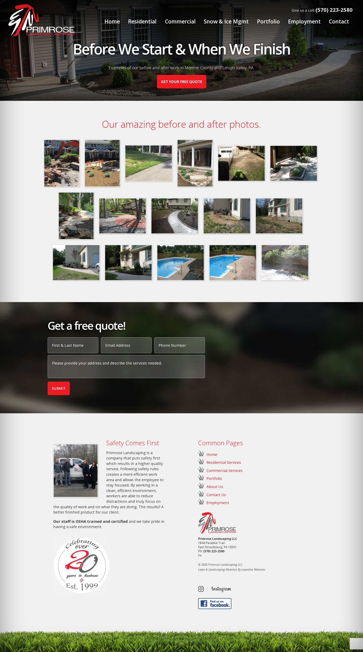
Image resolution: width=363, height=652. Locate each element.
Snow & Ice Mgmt (226, 21)
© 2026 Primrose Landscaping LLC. (220, 565)
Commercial (180, 21)
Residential (142, 21)
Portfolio (268, 21)
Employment (304, 21)
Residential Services (223, 462)
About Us (214, 486)
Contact (339, 21)
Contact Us (216, 494)
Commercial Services (224, 470)
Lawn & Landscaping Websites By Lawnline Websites (231, 570)
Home (112, 21)
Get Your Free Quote (181, 81)
